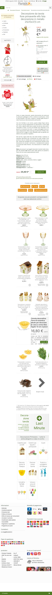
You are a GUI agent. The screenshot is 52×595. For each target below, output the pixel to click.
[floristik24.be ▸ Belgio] (31, 522)
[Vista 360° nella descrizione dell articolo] (29, 285)
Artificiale (5, 23)
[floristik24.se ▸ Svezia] (31, 526)
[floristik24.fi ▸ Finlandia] (28, 524)
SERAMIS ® (17, 561)
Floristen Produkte (6, 553)
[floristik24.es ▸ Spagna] (44, 522)
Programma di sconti (7, 525)
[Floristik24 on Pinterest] (35, 554)
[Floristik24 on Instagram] (32, 554)
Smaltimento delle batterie (9, 520)
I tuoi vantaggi (22, 79)
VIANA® (16, 563)
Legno (4, 21)
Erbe (4, 25)
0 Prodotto (5, 593)
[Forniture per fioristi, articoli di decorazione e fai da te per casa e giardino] (26, 3)
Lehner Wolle (17, 557)
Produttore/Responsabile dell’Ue (24, 177)
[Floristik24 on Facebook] (28, 554)
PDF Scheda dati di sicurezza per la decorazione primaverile (30, 178)
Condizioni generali (7, 510)
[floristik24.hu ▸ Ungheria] (41, 526)
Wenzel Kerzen (17, 565)
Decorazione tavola (25, 10)
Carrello (39, 1)
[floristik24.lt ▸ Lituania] (41, 524)
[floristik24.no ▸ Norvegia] (44, 524)
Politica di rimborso (7, 514)
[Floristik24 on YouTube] (39, 554)
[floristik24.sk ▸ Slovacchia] (34, 526)
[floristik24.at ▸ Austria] (28, 522)
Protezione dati (6, 512)
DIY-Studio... (38, 79)
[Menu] (2, 7)
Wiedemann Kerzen (7, 567)
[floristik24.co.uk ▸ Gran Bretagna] (34, 524)
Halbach (16, 555)
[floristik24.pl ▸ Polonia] (28, 526)
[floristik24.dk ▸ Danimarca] (41, 522)
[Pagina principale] (8, 10)
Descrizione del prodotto (24, 76)
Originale (5, 32)
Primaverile (23, 190)
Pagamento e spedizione (8, 523)
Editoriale (4, 508)
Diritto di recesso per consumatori (10, 516)
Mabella (4, 559)
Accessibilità (5, 522)
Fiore (42, 186)
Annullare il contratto (7, 518)
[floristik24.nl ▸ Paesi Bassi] (47, 524)
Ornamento (6, 30)
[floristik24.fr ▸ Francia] (31, 524)
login (45, 1)
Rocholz (4, 561)
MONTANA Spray (18, 559)
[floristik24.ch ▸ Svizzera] (34, 522)
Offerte (30, 79)
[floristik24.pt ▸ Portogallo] (47, 522)
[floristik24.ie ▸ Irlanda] (38, 524)
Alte (4, 34)
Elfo (31, 190)
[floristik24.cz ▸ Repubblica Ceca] (38, 526)
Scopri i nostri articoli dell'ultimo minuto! (7, 104)
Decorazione (26, 186)
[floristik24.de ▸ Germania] (38, 522)
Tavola (35, 186)
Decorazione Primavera (15, 10)
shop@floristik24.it (7, 532)
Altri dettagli (37, 76)
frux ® (15, 553)
